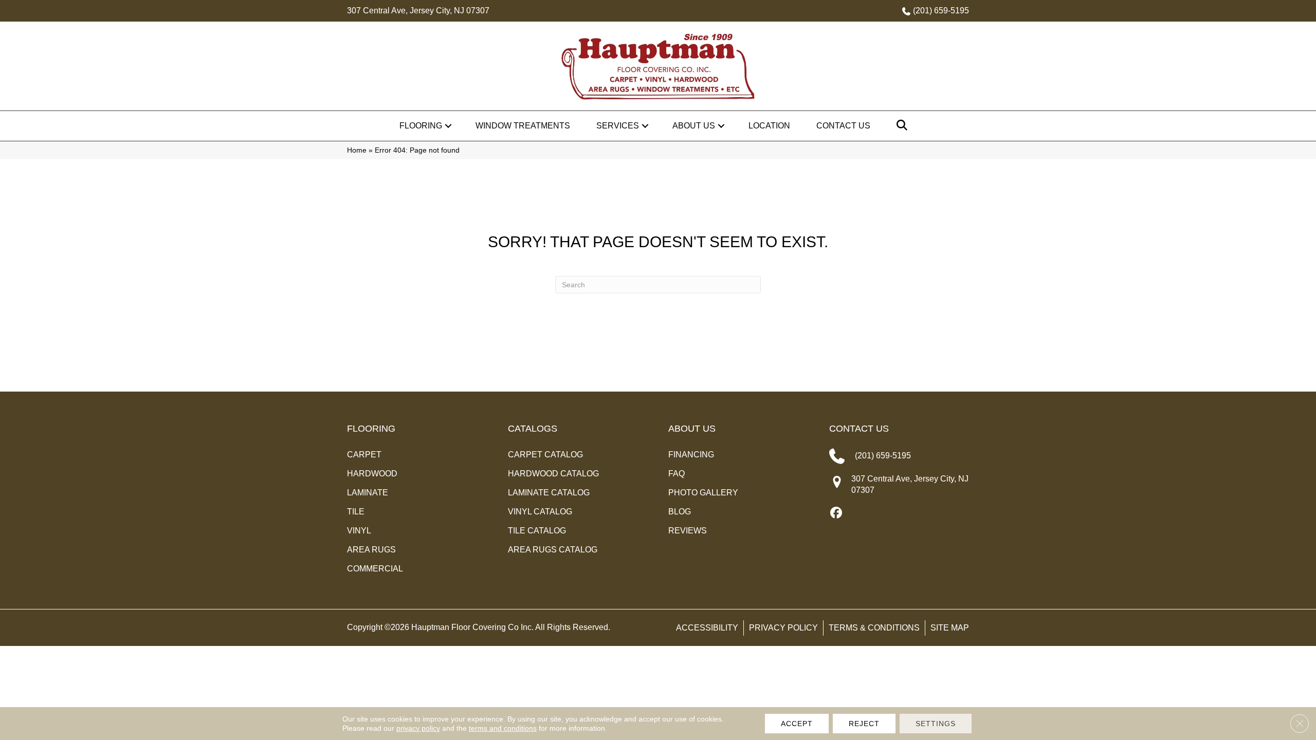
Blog (679, 511)
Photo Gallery (703, 492)
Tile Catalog (537, 530)
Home (357, 150)
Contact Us (843, 125)
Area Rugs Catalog (552, 549)
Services (617, 125)
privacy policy (418, 728)
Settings (936, 723)
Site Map (949, 627)
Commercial (375, 568)
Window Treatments (523, 125)
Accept (797, 723)
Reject (864, 723)
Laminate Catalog (549, 492)
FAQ (676, 473)
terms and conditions (503, 728)
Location (769, 125)
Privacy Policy (783, 627)
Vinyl (359, 530)
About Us (693, 125)
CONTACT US (859, 428)
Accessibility (707, 627)
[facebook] (836, 513)
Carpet (364, 454)
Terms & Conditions (874, 627)
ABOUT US (692, 428)
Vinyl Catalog (540, 511)
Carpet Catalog (545, 454)
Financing (691, 454)
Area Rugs (371, 549)
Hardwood (372, 473)
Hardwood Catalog (553, 473)
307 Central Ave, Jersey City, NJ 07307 (418, 10)
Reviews (687, 530)
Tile (355, 511)
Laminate (367, 492)
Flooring (420, 125)
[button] (448, 126)
